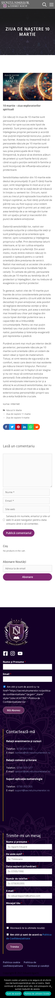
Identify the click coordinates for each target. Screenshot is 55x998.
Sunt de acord (13, 993)
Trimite (14, 946)
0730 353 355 (25, 748)
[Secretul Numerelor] (15, 4)
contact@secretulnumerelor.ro (32, 752)
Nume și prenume (17, 841)
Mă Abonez (13, 710)
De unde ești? (15, 854)
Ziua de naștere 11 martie (18, 414)
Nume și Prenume (14, 662)
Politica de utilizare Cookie (37, 993)
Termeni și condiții (38, 965)
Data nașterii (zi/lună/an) (22, 866)
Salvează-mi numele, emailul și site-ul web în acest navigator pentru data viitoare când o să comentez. (28, 519)
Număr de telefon (17, 878)
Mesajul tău (14, 903)
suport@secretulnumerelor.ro (32, 790)
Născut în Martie (14, 410)
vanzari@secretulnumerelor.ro (32, 771)
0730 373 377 (25, 767)
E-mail (10, 890)
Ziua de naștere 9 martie (17, 417)
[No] (51, 987)
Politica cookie (11, 962)
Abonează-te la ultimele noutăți (27, 928)
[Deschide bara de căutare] (44, 4)
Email (7, 674)
